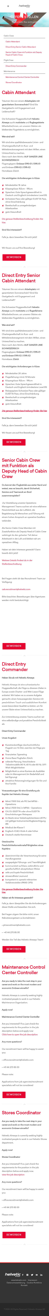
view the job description (13, 1175)
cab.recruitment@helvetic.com (16, 590)
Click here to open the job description (20, 1035)
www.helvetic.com (18, 1280)
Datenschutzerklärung (16, 1283)
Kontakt (24, 1285)
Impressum (32, 1280)
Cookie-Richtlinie (34, 1283)
